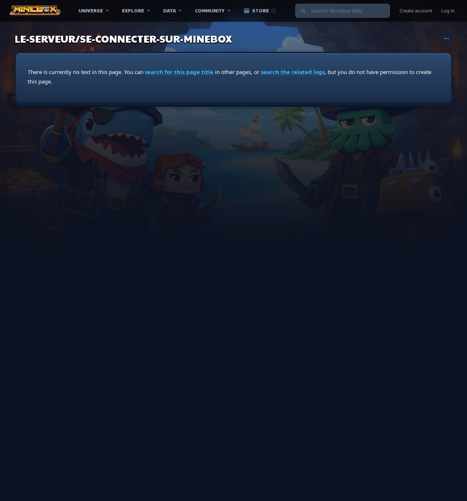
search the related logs (293, 71)
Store (259, 11)
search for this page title (179, 71)
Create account (416, 10)
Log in (448, 10)
